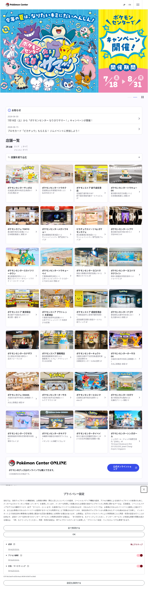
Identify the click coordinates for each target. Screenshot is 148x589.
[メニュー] (138, 4)
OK (74, 534)
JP (124, 4)
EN (130, 4)
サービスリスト (13, 549)
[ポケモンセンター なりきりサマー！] (74, 51)
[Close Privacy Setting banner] (144, 489)
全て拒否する (74, 528)
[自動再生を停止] (142, 97)
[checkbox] (140, 555)
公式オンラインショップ (122, 467)
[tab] (129, 97)
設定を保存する (74, 583)
